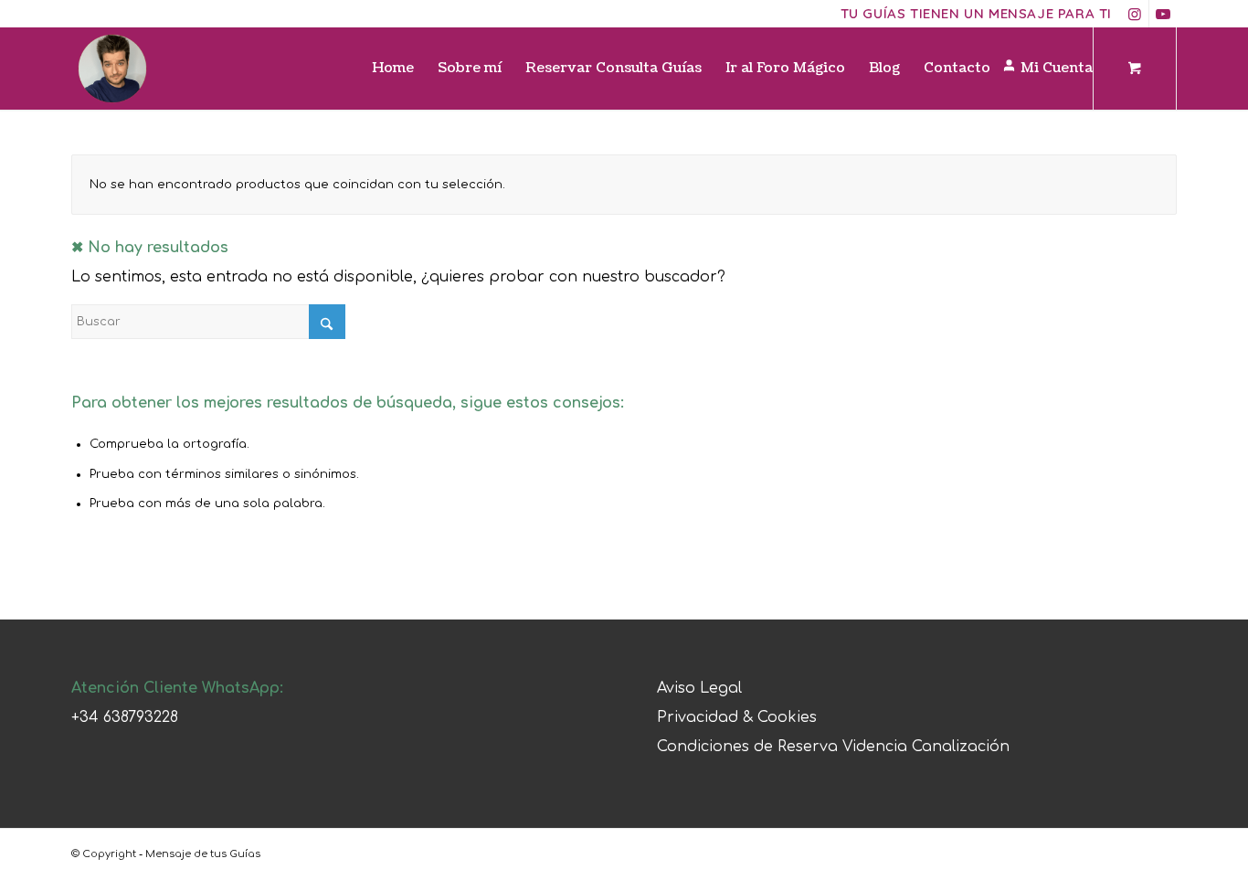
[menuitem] (393, 68)
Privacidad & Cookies (737, 717)
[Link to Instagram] (1135, 13)
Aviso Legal (699, 688)
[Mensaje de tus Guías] (112, 68)
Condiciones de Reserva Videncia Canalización (833, 746)
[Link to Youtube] (1163, 13)
